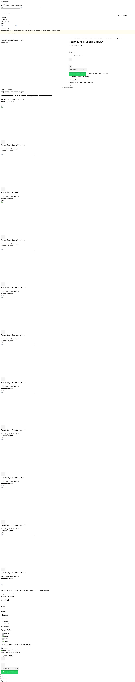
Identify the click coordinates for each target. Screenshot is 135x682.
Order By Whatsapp (10, 672)
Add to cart (6, 668)
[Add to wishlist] (25, 672)
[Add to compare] (20, 672)
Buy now (15, 668)
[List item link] (67, 324)
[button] (9, 672)
